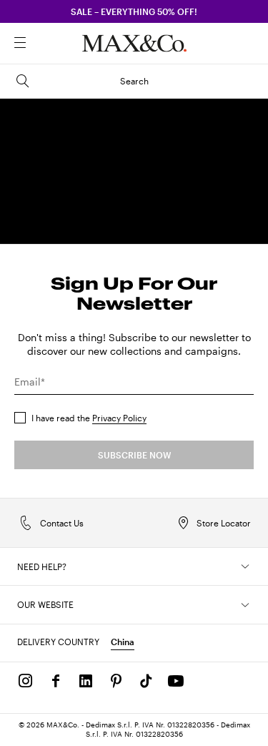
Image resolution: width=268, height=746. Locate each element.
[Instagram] (25, 680)
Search (134, 81)
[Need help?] (245, 566)
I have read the (89, 418)
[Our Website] (245, 605)
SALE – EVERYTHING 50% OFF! (134, 11)
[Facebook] (55, 680)
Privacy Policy (119, 418)
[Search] (40, 43)
